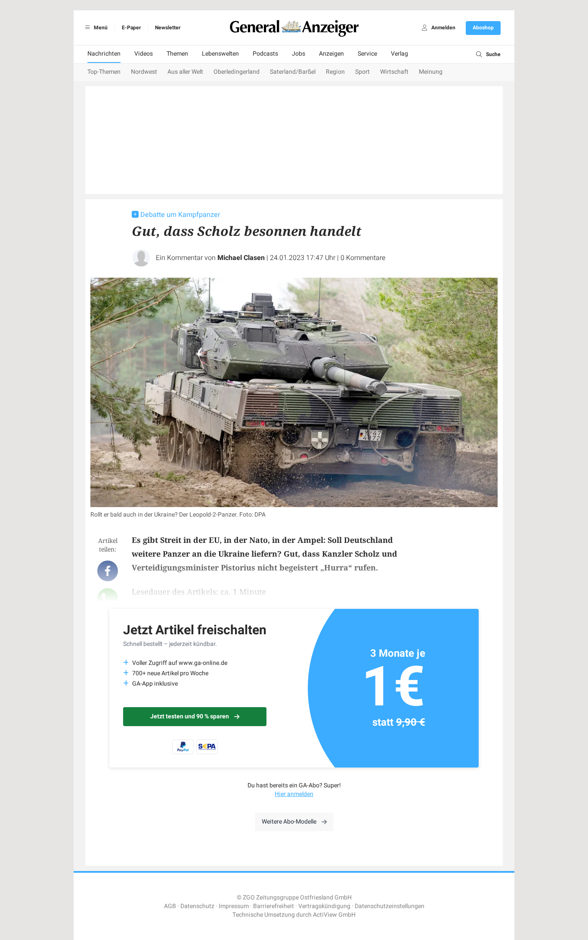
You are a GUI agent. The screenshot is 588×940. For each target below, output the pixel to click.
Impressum (234, 906)
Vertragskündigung (324, 906)
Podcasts (265, 53)
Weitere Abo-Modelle (289, 821)
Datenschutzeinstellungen (389, 906)
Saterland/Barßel (293, 71)
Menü (100, 27)
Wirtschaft (394, 71)
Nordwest (144, 71)
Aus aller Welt (185, 71)
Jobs (298, 53)
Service (367, 53)
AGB (170, 906)
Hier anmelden (294, 794)
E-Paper (131, 27)
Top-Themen (104, 71)
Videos (143, 53)
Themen (177, 53)
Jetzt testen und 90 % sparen (189, 716)
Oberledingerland (237, 71)
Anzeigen (331, 53)
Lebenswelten (220, 53)
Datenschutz (197, 906)
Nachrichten (104, 53)
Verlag (399, 53)
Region (335, 71)
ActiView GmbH (334, 914)
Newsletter (167, 27)
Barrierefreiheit (273, 906)
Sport (362, 71)
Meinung (431, 71)
